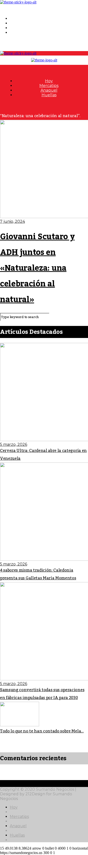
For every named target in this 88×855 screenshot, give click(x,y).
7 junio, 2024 (12, 221)
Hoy (14, 18)
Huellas (17, 32)
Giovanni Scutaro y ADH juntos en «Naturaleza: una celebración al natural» (37, 268)
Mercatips (19, 23)
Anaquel (18, 28)
